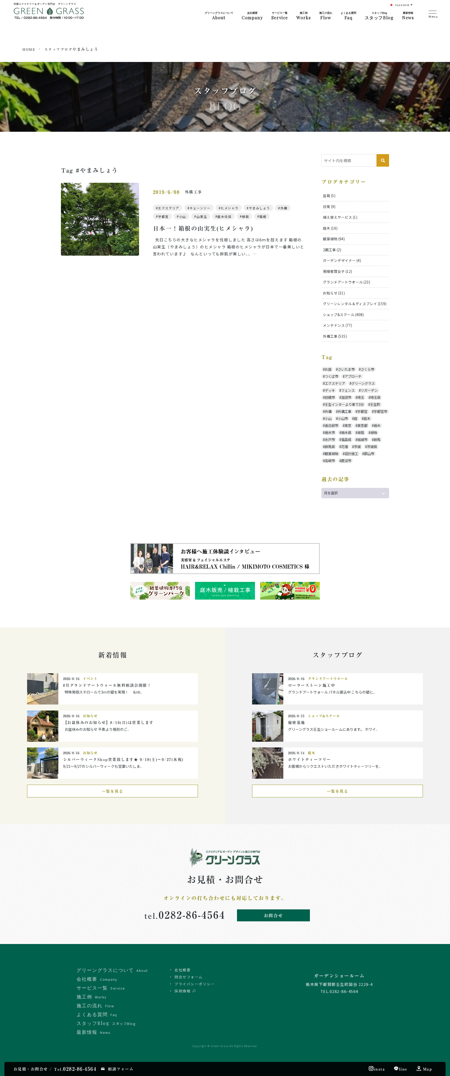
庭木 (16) (330, 228)
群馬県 (330, 446)
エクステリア (168, 208)
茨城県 (372, 446)
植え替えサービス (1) (340, 217)
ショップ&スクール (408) (343, 314)
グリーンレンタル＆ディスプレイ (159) (354, 303)
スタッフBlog (379, 15)
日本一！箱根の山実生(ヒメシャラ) (203, 228)
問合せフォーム (188, 976)
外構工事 (344, 411)
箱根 (262, 216)
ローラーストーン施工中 (311, 685)
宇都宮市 (380, 411)
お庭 (328, 369)
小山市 (343, 418)
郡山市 (369, 453)
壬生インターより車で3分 (344, 404)
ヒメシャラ (230, 208)
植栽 (245, 216)
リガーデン (369, 390)
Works (303, 15)
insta (379, 1069)
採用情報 (182, 990)
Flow (325, 15)
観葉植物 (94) (334, 238)
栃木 (377, 425)
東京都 (362, 425)
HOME (28, 49)
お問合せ (273, 915)
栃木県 (346, 432)
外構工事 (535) (335, 336)
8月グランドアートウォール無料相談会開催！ (107, 685)
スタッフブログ (58, 49)
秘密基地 (296, 723)
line (403, 1069)
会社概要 (182, 969)
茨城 (357, 446)
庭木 (367, 418)
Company (252, 15)
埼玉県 (375, 397)
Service (279, 15)
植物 (373, 432)
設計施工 (351, 453)
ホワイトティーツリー (309, 760)
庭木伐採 (224, 216)
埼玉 (360, 397)
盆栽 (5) (329, 195)
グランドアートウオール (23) (346, 282)
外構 (284, 208)
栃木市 (330, 432)
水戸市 (330, 439)
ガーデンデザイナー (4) (342, 260)
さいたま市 (346, 369)
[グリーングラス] (49, 15)
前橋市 (330, 397)
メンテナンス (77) (337, 325)
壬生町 (375, 404)
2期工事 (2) (332, 249)
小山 (182, 216)
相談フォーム (121, 1069)
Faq (348, 15)
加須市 (346, 397)
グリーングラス (363, 383)
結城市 (362, 439)
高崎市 (330, 460)
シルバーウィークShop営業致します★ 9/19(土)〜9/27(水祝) (125, 760)
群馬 (377, 439)
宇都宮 (163, 216)
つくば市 (331, 376)
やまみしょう (259, 208)
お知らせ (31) (334, 292)
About (219, 15)
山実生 (202, 216)
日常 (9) (329, 206)
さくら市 (367, 369)
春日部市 (331, 425)
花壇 (344, 446)
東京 (348, 425)
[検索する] (383, 160)
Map (427, 1069)
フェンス (348, 390)
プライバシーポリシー (194, 983)
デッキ (330, 390)
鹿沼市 (346, 460)
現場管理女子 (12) (337, 271)
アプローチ (353, 376)
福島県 (346, 439)
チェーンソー (200, 208)
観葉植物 (331, 453)
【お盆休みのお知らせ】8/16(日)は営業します (108, 723)
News (408, 15)
